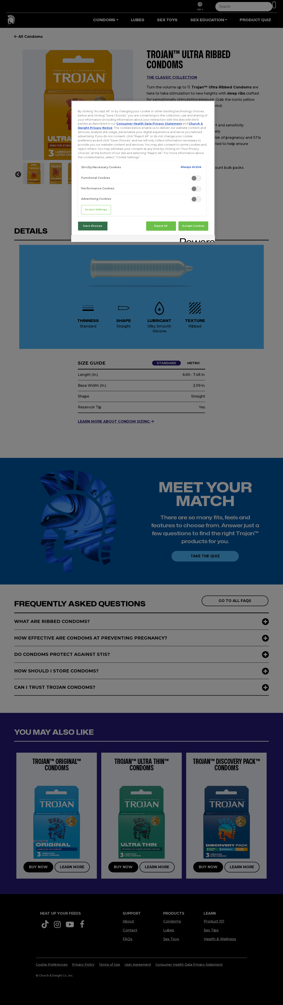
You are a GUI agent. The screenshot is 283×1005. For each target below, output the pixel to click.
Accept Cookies (193, 225)
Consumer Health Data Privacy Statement (149, 123)
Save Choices (92, 225)
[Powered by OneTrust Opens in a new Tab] (196, 239)
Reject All (161, 225)
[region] (143, 171)
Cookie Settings (96, 209)
